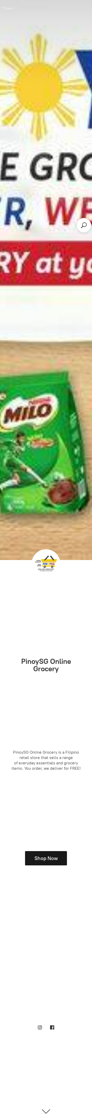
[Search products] (84, 225)
